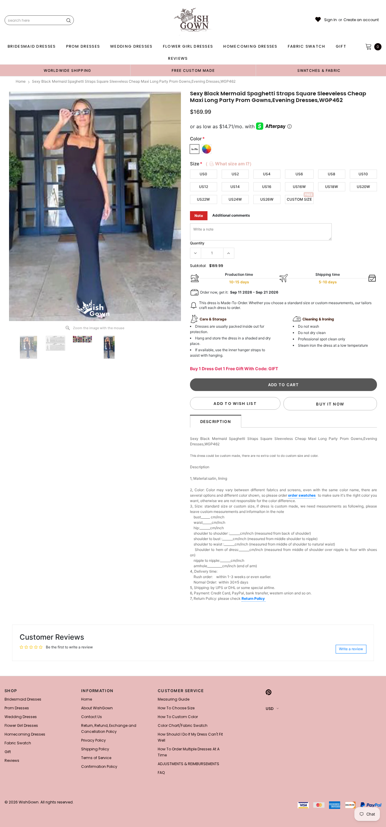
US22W (203, 199)
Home (21, 81)
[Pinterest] (268, 692)
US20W (363, 186)
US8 (331, 174)
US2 (235, 174)
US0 (203, 174)
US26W (267, 199)
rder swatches (303, 495)
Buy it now (330, 404)
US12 (203, 186)
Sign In (330, 19)
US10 (363, 174)
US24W (235, 199)
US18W (331, 186)
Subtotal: (198, 265)
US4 (267, 174)
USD (270, 708)
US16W (299, 186)
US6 (299, 174)
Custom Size (299, 199)
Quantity (197, 243)
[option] (67, 70)
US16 (266, 186)
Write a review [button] (351, 649)
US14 (235, 186)
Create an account (361, 19)
